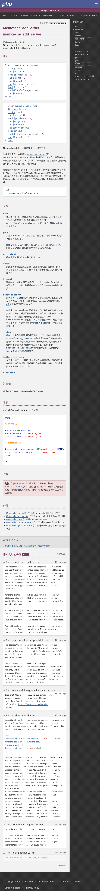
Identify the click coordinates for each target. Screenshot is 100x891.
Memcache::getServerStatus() (20, 525)
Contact (76, 881)
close (77, 33)
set (76, 73)
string (11, 68)
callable (13, 90)
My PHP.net (64, 881)
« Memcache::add (67, 15)
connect (78, 36)
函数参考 (13, 15)
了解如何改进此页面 (12, 545)
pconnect (78, 67)
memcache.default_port (49, 245)
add (76, 26)
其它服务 (24, 15)
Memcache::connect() (37, 154)
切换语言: (43, 23)
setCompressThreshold (83, 76)
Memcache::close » (89, 15)
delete (77, 42)
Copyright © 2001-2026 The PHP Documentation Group (30, 881)
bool (10, 75)
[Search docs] (91, 4)
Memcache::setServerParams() (20, 522)
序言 (5, 15)
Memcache (35, 15)
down (9, 562)
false (8, 338)
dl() (8, 304)
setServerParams (82, 79)
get (76, 48)
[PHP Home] (7, 4)
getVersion (79, 61)
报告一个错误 (44, 545)
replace (78, 70)
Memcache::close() (15, 519)
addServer (79, 29)
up (4, 562)
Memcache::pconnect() (13, 157)
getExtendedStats (82, 51)
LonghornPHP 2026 (50, 10)
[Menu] (96, 4)
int (10, 71)
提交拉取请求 (30, 545)
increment (79, 64)
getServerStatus (81, 54)
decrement (79, 39)
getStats (78, 58)
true (37, 257)
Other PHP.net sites (14, 888)
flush (77, 45)
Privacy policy (32, 888)
